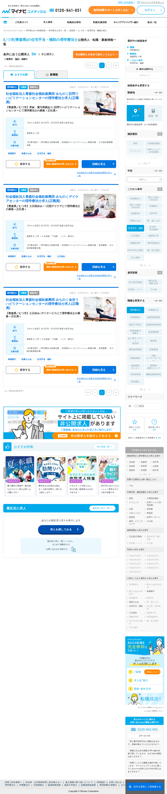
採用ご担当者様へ (126, 2)
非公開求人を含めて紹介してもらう (95, 54)
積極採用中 (135, 243)
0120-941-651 (66, 10)
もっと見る (143, 163)
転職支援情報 (100, 22)
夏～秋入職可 (153, 250)
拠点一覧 (152, 22)
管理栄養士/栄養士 (108, 785)
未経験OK (135, 213)
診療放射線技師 (88, 785)
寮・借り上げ (153, 220)
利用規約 (101, 782)
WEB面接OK (153, 243)
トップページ (5, 22)
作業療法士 (24, 785)
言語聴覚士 (39, 785)
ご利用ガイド (22, 22)
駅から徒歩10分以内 (135, 206)
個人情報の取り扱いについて (79, 782)
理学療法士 (10, 785)
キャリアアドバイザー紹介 (126, 22)
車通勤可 (153, 206)
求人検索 (48, 22)
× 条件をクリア (144, 75)
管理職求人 (135, 198)
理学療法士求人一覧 (57, 30)
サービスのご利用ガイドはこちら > (151, 707)
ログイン (150, 10)
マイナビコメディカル (13, 30)
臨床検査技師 (54, 785)
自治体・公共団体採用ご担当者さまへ (44, 782)
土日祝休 (135, 235)
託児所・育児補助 (153, 228)
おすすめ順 (21, 74)
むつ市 (81, 30)
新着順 (54, 74)
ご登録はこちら (151, 672)
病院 (135, 143)
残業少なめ (135, 220)
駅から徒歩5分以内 (153, 198)
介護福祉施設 (153, 143)
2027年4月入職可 (135, 250)
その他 (153, 289)
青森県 (72, 30)
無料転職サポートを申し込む (111, 10)
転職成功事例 (74, 22)
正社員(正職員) (135, 282)
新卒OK (153, 213)
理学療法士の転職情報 (36, 30)
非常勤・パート (135, 289)
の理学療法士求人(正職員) (42, 98)
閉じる (143, 265)
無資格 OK (154, 235)
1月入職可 (135, 257)
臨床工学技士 (70, 785)
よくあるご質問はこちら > (154, 711)
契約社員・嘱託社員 (153, 282)
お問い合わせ (115, 782)
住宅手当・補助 (135, 228)
